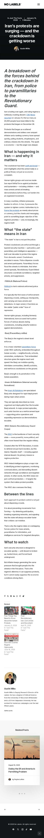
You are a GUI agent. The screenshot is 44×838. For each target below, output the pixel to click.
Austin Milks (25, 49)
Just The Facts (16, 18)
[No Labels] (12, 4)
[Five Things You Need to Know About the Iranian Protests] (11, 610)
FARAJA (7, 286)
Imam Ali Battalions (15, 390)
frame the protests (11, 210)
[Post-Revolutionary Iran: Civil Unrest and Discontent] (28, 610)
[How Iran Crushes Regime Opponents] (11, 637)
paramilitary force (29, 347)
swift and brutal (31, 166)
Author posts (8, 710)
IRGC (9, 434)
